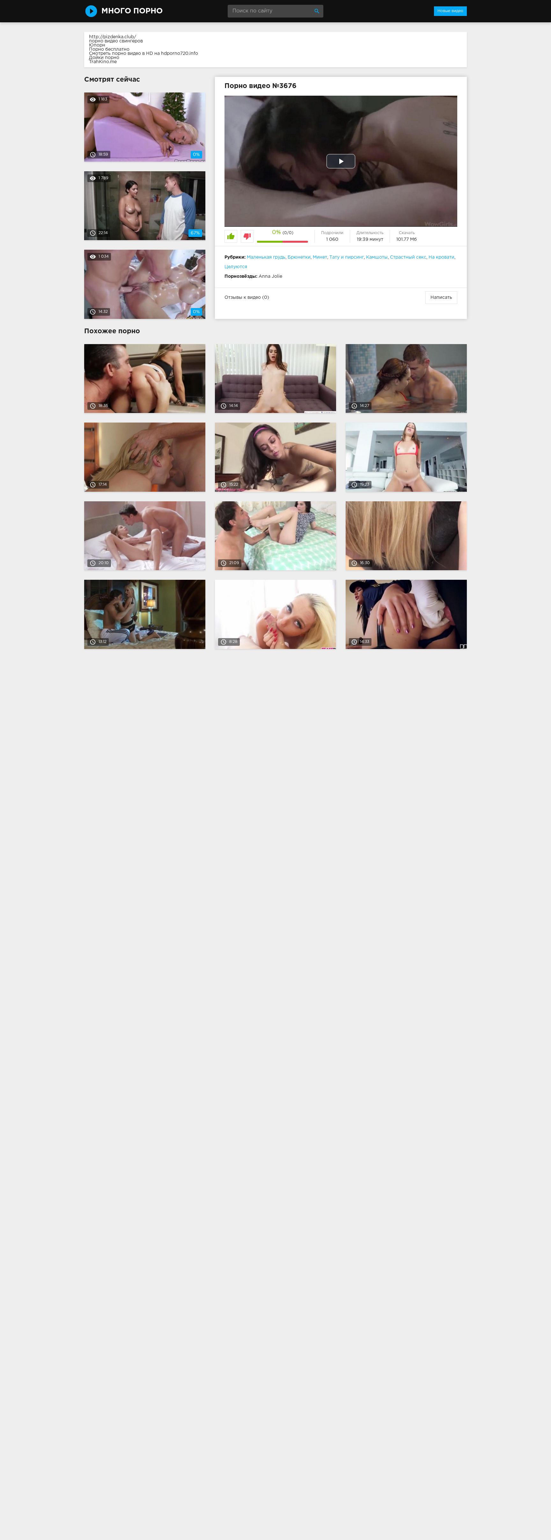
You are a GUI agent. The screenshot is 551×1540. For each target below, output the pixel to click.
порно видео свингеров (116, 41)
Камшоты (377, 257)
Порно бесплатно (109, 49)
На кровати (441, 257)
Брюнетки (299, 257)
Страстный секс (408, 257)
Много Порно (132, 11)
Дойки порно (104, 58)
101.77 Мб (406, 239)
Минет (320, 257)
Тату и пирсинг (346, 257)
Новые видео (450, 11)
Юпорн (97, 45)
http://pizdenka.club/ (112, 37)
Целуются (235, 267)
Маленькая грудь (266, 257)
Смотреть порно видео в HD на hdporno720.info (143, 53)
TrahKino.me (103, 62)
